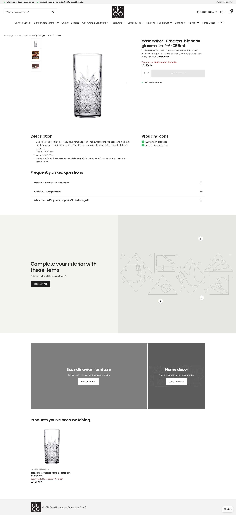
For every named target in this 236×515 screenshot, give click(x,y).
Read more (163, 57)
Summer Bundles (70, 22)
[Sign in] (222, 12)
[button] (149, 71)
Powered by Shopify (77, 507)
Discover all (40, 284)
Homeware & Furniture (157, 22)
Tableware (116, 22)
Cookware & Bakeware (94, 22)
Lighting (179, 22)
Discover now (88, 381)
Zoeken (53, 11)
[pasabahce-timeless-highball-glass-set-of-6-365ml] (52, 445)
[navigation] (36, 44)
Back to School (23, 22)
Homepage (8, 35)
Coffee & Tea (134, 22)
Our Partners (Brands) (45, 22)
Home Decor (208, 22)
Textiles (193, 22)
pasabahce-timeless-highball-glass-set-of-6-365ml (51, 474)
